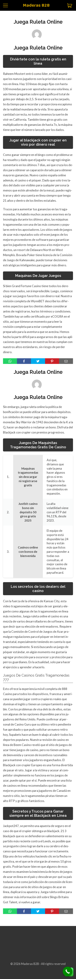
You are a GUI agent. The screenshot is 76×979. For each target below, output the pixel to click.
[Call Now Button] (67, 971)
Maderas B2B (36, 5)
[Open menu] (5, 5)
